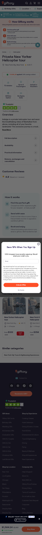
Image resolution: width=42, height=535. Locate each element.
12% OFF (11, 516)
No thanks (21, 290)
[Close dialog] (38, 244)
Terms (10, 279)
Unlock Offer (21, 285)
